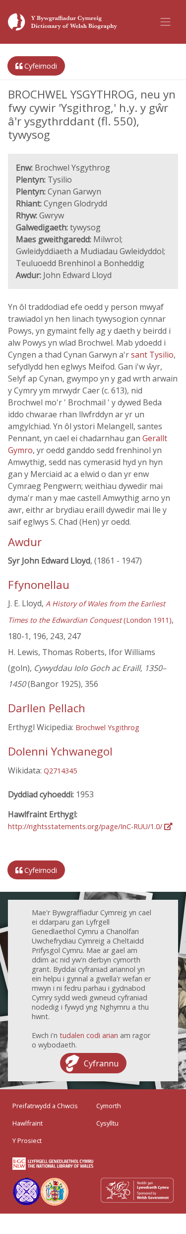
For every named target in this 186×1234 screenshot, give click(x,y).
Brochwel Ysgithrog (107, 727)
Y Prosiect (27, 1140)
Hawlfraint (27, 1123)
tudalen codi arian (89, 1035)
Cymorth (108, 1105)
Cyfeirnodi (39, 66)
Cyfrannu (101, 1063)
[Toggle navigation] (166, 22)
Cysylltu (107, 1123)
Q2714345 (60, 770)
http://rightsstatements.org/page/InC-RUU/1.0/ (86, 826)
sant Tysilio (152, 354)
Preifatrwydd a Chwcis (45, 1105)
